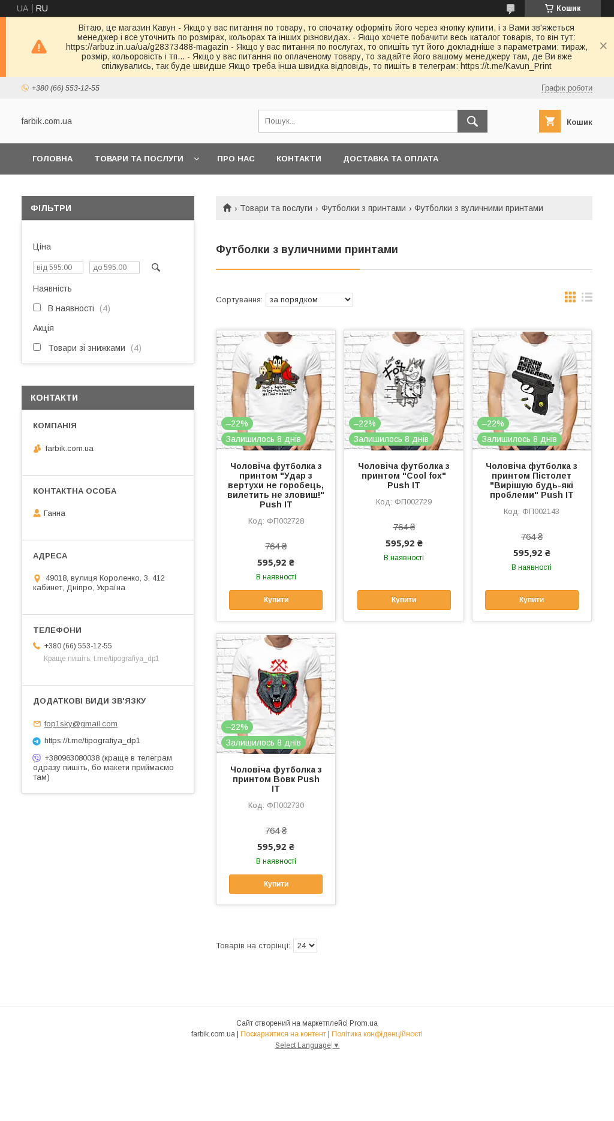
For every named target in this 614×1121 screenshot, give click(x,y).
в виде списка (587, 299)
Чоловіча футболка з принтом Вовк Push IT (276, 779)
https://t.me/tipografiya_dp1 (92, 740)
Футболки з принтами (363, 208)
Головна (52, 158)
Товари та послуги (138, 158)
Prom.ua (364, 1023)
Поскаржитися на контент (283, 1034)
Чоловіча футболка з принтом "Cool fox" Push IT (404, 475)
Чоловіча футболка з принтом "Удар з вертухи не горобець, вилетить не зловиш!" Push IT (275, 485)
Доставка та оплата (390, 158)
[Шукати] (472, 121)
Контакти (298, 158)
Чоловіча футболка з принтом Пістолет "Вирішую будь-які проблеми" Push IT (531, 480)
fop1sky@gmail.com (81, 723)
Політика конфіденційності (377, 1034)
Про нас (236, 158)
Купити (276, 600)
